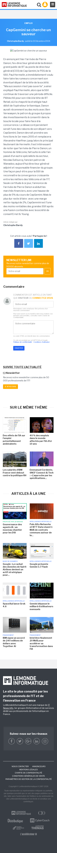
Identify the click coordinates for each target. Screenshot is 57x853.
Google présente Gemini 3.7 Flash (39, 565)
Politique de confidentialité (22, 342)
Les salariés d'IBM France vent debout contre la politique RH (14, 472)
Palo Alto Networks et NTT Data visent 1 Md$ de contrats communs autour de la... (41, 530)
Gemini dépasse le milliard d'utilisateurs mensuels (41, 606)
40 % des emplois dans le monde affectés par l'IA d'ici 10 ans (41, 439)
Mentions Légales (28, 770)
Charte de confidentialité (28, 773)
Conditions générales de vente (28, 776)
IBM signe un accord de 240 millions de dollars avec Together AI (14, 642)
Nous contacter (20, 766)
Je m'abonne (10, 386)
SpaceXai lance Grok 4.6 (14, 605)
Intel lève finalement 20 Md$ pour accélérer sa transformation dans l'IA (41, 643)
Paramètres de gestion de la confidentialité (28, 779)
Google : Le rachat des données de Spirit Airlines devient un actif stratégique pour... (14, 569)
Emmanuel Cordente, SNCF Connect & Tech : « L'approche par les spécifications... (42, 473)
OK (47, 271)
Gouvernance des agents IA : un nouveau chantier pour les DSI (12, 528)
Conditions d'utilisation (41, 342)
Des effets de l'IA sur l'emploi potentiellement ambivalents (14, 439)
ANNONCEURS (38, 766)
